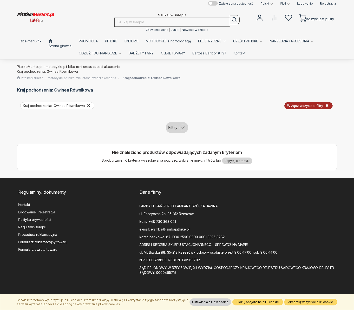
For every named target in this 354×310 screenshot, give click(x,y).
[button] (267, 3)
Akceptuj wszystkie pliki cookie (310, 302)
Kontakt (24, 205)
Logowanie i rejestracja (36, 212)
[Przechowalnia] (288, 17)
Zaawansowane (157, 30)
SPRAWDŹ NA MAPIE (231, 245)
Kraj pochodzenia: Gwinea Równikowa (152, 78)
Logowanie (305, 3)
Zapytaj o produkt (237, 161)
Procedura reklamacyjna (37, 234)
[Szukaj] (235, 19)
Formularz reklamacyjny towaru (42, 242)
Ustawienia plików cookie (210, 302)
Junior (175, 30)
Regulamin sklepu (32, 227)
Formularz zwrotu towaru (37, 249)
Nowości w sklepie (195, 30)
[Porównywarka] (274, 17)
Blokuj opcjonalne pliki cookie (257, 302)
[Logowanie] (260, 17)
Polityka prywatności (34, 220)
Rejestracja (328, 3)
